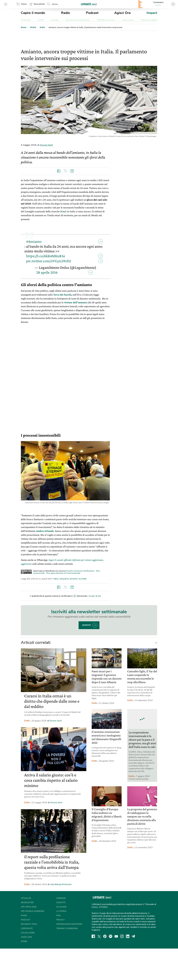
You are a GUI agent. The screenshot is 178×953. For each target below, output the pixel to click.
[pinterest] (105, 936)
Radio (65, 13)
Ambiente (25, 19)
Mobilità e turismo (106, 19)
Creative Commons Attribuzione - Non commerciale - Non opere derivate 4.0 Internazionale (66, 572)
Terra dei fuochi (62, 294)
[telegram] (133, 936)
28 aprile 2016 (47, 272)
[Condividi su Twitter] (65, 171)
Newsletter (39, 4)
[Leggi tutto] (155, 642)
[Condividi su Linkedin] (72, 171)
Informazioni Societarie (69, 924)
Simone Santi (46, 145)
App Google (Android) (32, 911)
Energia (54, 19)
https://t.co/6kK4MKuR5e (45, 256)
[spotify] (110, 936)
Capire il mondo (33, 13)
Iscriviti (86, 625)
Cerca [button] (55, 4)
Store (24, 4)
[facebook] (93, 936)
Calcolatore (28, 932)
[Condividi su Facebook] (58, 171)
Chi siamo (61, 907)
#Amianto (34, 241)
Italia (55, 578)
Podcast (92, 13)
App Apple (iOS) (28, 907)
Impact (152, 13)
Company (61, 898)
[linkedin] (127, 936)
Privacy (60, 919)
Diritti (41, 19)
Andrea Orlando (45, 530)
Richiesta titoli (29, 924)
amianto (74, 578)
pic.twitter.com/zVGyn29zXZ (48, 261)
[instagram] (122, 936)
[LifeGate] (89, 4)
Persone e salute (149, 19)
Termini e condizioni (67, 928)
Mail (58, 915)
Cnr (63, 211)
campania (64, 578)
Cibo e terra (128, 19)
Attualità (26, 898)
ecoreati (82, 578)
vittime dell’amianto (75, 302)
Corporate (27, 928)
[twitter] (99, 936)
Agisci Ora (122, 13)
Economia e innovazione (78, 19)
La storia (61, 911)
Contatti (60, 902)
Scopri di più (95, 596)
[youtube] (116, 936)
